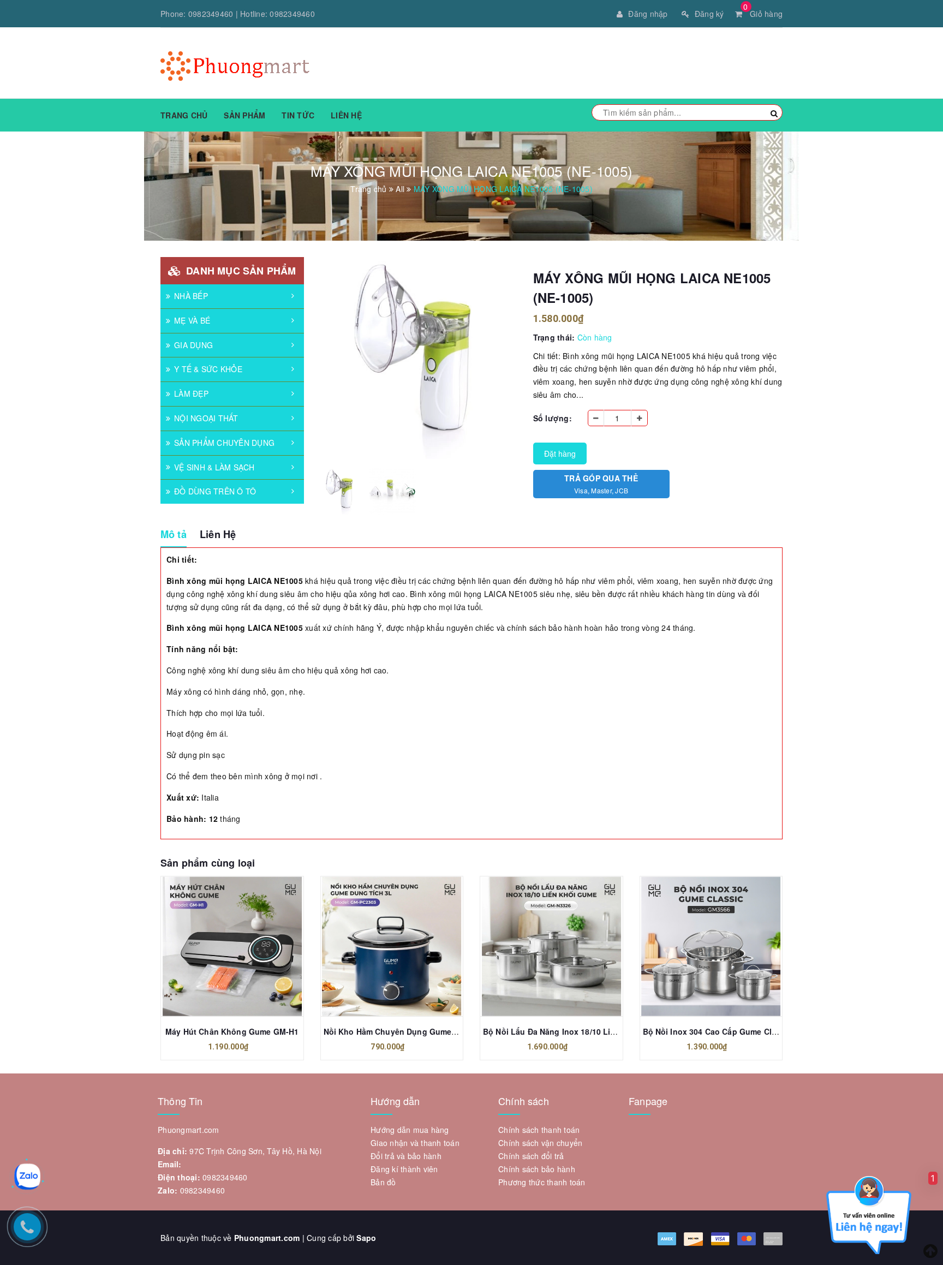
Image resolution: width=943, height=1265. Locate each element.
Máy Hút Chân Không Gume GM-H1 (232, 1031)
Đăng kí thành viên (404, 1168)
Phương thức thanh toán (542, 1182)
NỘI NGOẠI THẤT (206, 418)
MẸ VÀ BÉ (192, 320)
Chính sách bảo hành (536, 1168)
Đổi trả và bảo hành (406, 1155)
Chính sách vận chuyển (540, 1142)
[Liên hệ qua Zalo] (27, 1176)
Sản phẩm (244, 115)
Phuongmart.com (267, 1237)
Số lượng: (552, 418)
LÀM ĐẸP (191, 393)
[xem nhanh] (244, 946)
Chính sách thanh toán (539, 1129)
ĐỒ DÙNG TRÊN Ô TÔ (215, 491)
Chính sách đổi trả (531, 1155)
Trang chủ (183, 115)
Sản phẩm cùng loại (207, 863)
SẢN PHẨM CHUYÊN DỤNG (224, 442)
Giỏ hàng (763, 13)
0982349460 (211, 13)
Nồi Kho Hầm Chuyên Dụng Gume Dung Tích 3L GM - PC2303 (440, 1031)
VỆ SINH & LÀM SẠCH (214, 467)
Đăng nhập (647, 13)
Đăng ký (709, 13)
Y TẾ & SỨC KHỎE (208, 368)
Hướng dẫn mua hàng (410, 1129)
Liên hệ (346, 115)
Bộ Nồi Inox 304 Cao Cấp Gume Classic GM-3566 (735, 1031)
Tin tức (298, 115)
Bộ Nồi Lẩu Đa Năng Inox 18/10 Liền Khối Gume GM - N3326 (596, 1031)
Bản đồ (383, 1182)
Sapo (366, 1237)
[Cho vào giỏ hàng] (220, 946)
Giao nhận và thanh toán (415, 1142)
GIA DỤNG (193, 344)
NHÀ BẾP (191, 295)
